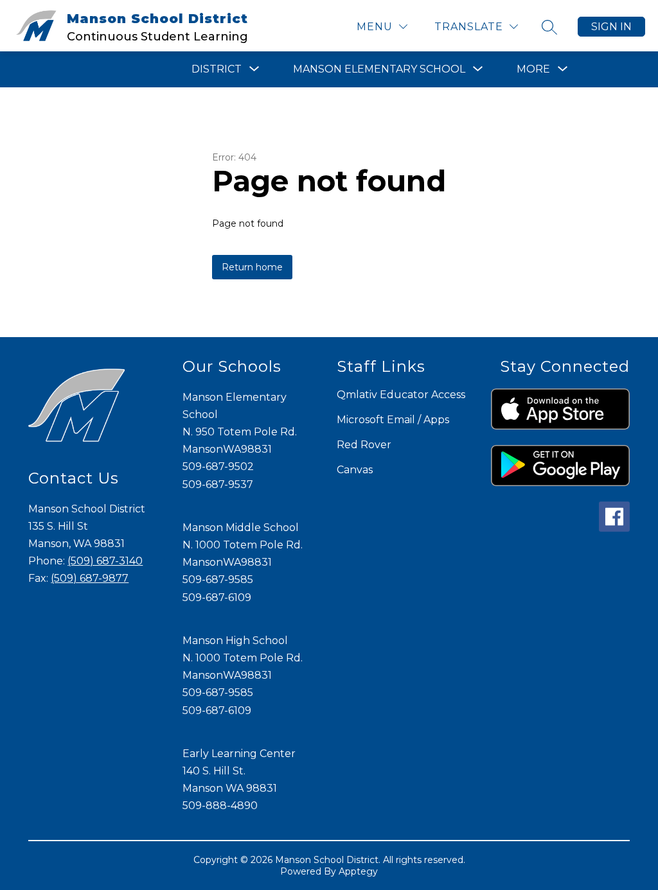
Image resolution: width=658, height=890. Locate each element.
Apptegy (358, 871)
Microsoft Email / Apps (393, 420)
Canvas (355, 470)
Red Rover (364, 445)
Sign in (611, 27)
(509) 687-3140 (105, 561)
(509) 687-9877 (90, 578)
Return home (252, 267)
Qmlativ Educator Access (401, 394)
